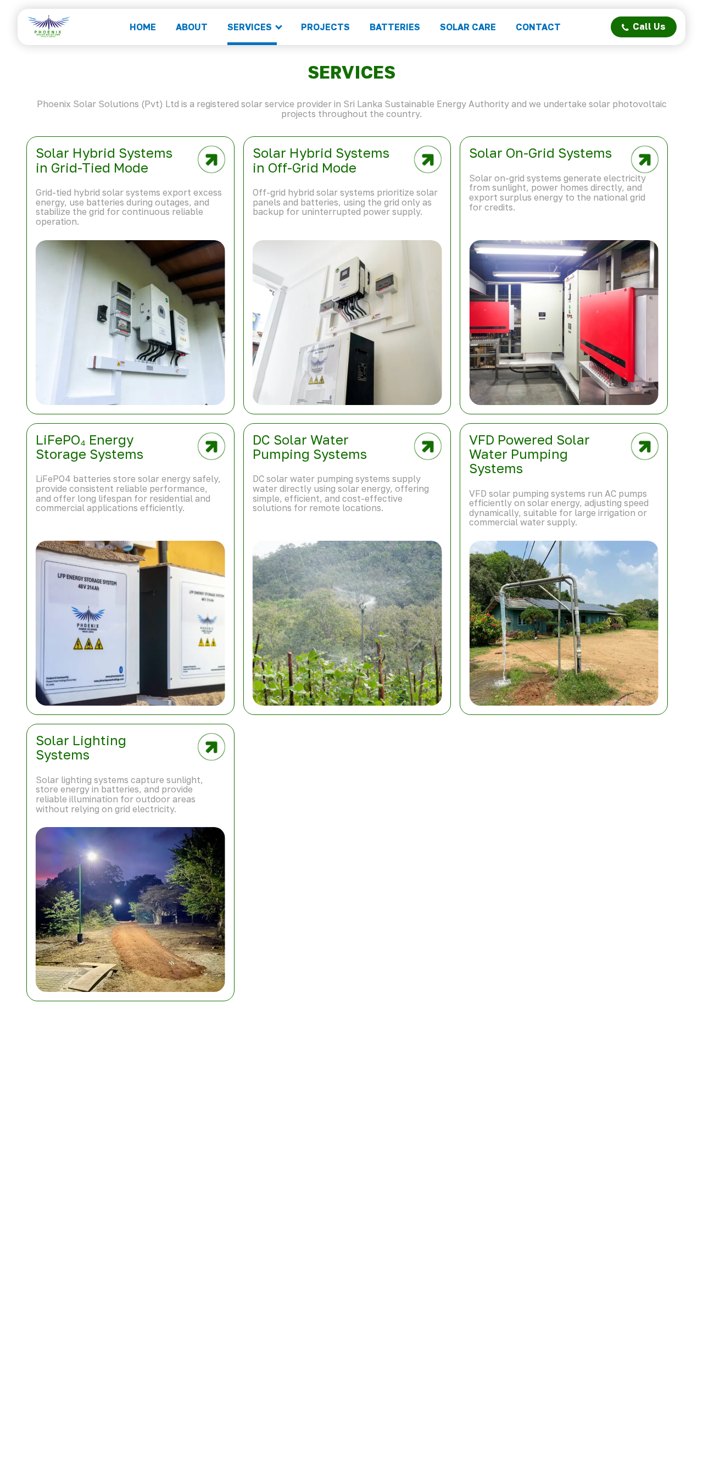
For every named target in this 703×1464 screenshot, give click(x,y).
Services (249, 26)
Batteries (395, 26)
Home (143, 26)
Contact (538, 26)
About (192, 26)
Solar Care (468, 26)
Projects (325, 26)
